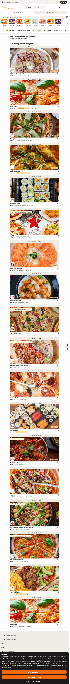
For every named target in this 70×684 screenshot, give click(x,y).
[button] (8, 7)
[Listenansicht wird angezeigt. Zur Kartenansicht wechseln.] (67, 17)
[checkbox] (4, 22)
